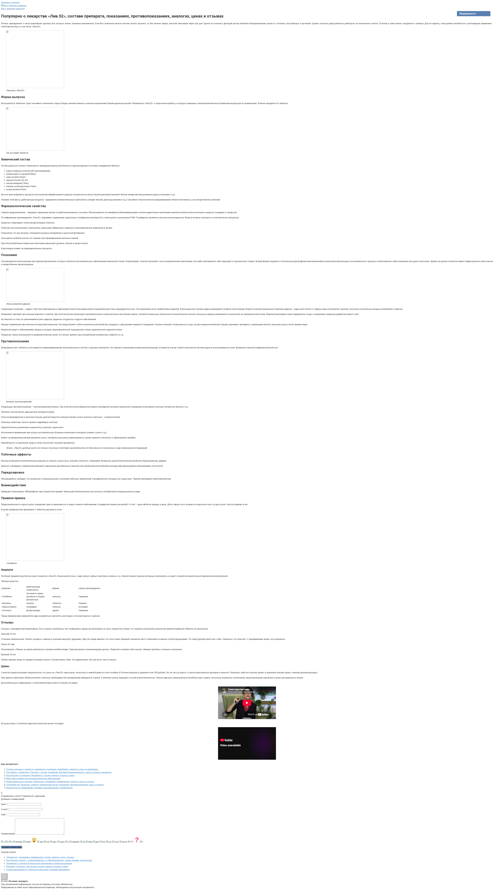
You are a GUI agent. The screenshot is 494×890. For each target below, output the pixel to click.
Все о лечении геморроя (12, 8)
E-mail (4, 809)
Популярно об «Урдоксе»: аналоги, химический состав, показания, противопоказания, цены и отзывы (55, 784)
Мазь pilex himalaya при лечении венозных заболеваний (33, 778)
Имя (4, 804)
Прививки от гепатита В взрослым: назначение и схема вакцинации (39, 863)
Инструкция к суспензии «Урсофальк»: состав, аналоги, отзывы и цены (40, 775)
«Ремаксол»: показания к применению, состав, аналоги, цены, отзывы (40, 857)
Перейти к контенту (10, 2)
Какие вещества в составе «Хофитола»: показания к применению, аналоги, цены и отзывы (50, 781)
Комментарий (7, 834)
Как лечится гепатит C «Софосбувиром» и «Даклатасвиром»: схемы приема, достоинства (49, 860)
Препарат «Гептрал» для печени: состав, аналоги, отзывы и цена (37, 866)
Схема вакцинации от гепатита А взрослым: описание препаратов (38, 869)
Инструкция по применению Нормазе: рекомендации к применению (39, 788)
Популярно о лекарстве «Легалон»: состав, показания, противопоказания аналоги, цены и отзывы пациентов (59, 772)
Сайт (3, 814)
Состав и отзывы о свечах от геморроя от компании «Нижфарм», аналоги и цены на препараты (52, 769)
